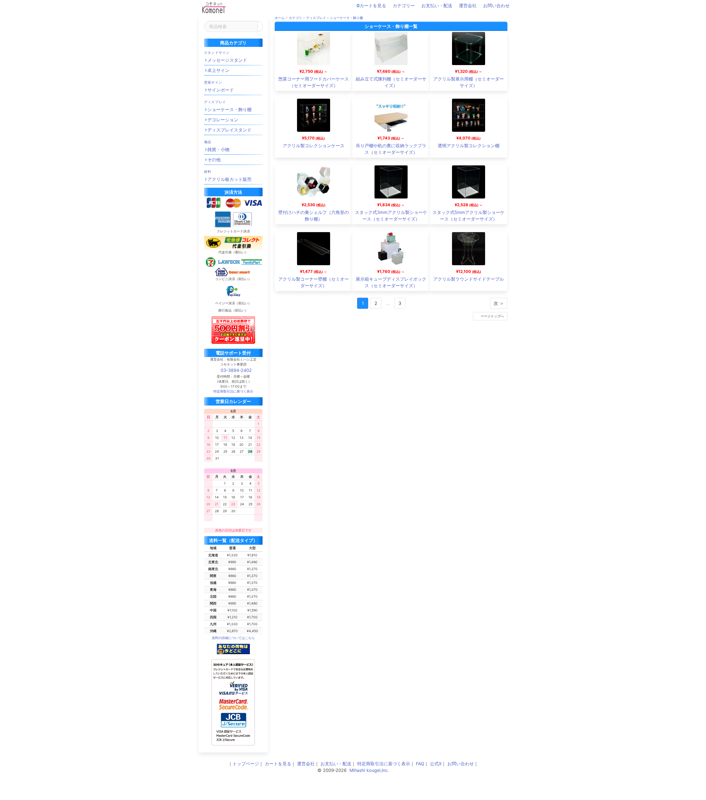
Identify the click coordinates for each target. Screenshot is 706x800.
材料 (207, 172)
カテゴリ (295, 18)
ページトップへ (492, 316)
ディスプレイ (215, 102)
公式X (436, 763)
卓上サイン (218, 70)
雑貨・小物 (218, 149)
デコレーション (222, 119)
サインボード (220, 90)
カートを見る (371, 5)
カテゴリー (404, 5)
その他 (214, 159)
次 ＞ (499, 303)
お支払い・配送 (436, 5)
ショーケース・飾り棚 (229, 109)
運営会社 (468, 5)
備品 (207, 142)
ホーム (280, 18)
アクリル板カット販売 (229, 179)
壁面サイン (213, 82)
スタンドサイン (216, 52)
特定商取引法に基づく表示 (383, 763)
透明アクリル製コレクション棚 (468, 145)
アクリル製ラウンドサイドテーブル (468, 279)
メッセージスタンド (227, 60)
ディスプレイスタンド (229, 130)
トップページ (245, 763)
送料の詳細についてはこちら (233, 638)
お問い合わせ (496, 5)
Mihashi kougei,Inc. (369, 770)
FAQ (420, 763)
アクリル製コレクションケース (313, 145)
